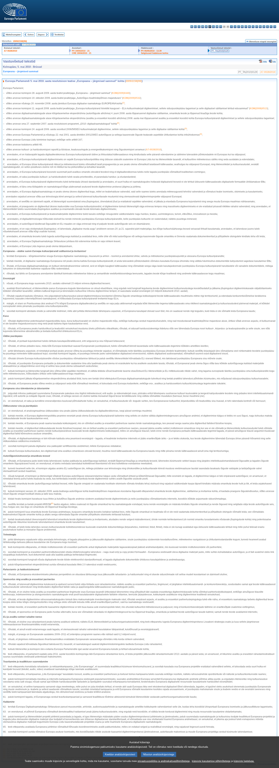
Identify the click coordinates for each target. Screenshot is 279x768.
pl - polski (253, 26)
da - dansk (202, 26)
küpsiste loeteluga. (244, 761)
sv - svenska (274, 26)
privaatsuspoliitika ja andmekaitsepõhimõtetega (164, 761)
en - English (217, 26)
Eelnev (31, 35)
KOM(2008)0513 (258, 108)
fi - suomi (271, 26)
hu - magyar (242, 26)
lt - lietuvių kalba (238, 26)
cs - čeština (199, 26)
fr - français (220, 26)
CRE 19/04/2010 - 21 (81, 53)
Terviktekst (59, 35)
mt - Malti (245, 26)
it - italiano (231, 26)
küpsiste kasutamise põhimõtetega (211, 761)
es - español (195, 26)
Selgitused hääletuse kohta (154, 53)
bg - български (191, 26)
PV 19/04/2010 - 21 (81, 51)
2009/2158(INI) (20, 41)
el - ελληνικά (213, 26)
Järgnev (41, 35)
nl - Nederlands (249, 26)
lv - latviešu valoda (235, 26)
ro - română (260, 26)
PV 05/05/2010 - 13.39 (151, 51)
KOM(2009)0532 (131, 98)
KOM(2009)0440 (120, 93)
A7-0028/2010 (10, 51)
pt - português (256, 26)
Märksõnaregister (13, 35)
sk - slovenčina (263, 26)
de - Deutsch (206, 26)
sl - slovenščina (267, 26)
